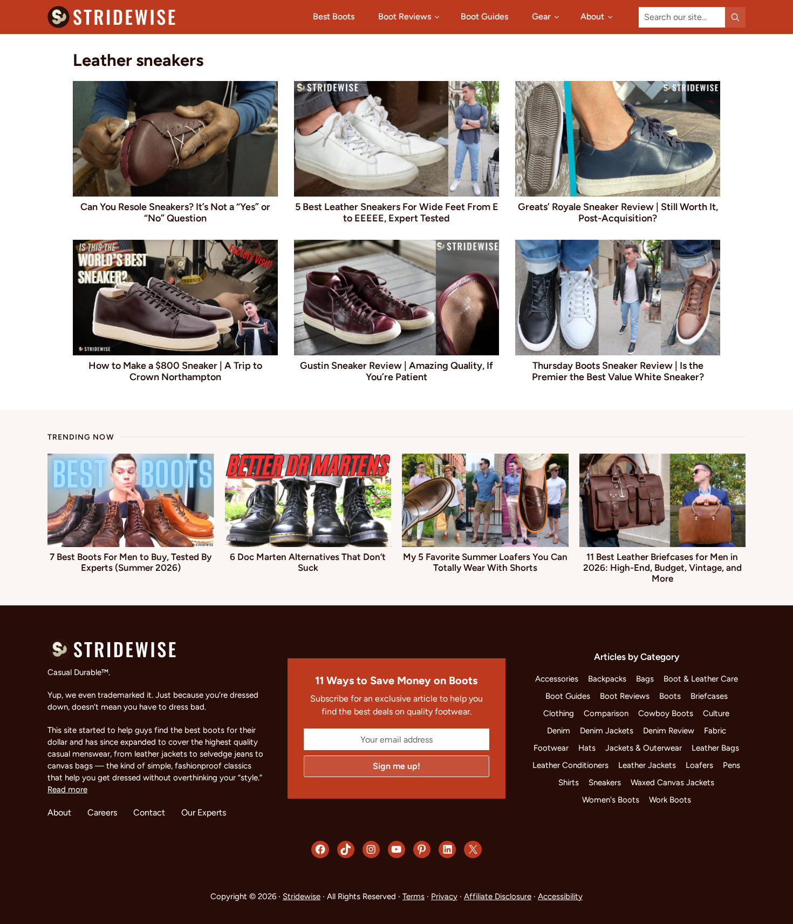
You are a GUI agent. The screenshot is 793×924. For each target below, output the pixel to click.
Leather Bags (715, 748)
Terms (413, 896)
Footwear (551, 748)
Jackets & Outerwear (643, 748)
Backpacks (607, 679)
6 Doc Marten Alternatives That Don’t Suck (308, 562)
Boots (670, 696)
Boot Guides (567, 696)
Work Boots (670, 800)
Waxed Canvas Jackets (672, 782)
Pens (731, 765)
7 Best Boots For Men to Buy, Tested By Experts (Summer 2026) (130, 562)
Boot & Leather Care (701, 679)
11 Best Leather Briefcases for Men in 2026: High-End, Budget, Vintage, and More (662, 567)
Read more (67, 789)
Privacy (444, 896)
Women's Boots (610, 800)
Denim (558, 731)
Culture (716, 713)
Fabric (715, 731)
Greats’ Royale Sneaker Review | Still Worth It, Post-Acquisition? (618, 212)
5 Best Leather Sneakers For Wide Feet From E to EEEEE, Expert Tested (396, 212)
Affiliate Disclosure (497, 896)
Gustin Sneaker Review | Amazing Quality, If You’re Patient (396, 371)
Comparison (606, 713)
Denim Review (668, 731)
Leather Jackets (647, 765)
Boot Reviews (625, 696)
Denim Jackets (606, 731)
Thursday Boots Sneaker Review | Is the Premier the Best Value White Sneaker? (618, 371)
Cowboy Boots (665, 713)
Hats (587, 748)
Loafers (699, 765)
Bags (645, 679)
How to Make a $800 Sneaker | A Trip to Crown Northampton (175, 371)
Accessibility (560, 896)
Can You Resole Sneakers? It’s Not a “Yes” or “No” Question (175, 212)
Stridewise (301, 896)
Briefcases (709, 696)
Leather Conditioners (570, 765)
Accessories (556, 679)
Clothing (558, 713)
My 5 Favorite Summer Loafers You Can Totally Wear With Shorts (485, 562)
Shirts (568, 782)
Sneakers (605, 782)
